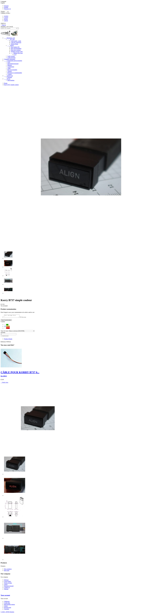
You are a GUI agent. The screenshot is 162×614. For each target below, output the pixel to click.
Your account (5, 595)
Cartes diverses (11, 57)
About (5, 584)
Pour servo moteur (16, 50)
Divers (7, 79)
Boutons (9, 77)
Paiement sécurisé (9, 586)
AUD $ (6, 16)
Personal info (7, 607)
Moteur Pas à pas (17, 53)
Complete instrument (9, 59)
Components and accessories (13, 60)
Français (6, 5)
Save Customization (6, 320)
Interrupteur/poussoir (12, 63)
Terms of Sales (8, 583)
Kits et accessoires (12, 69)
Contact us (7, 587)
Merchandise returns (9, 604)
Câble (9, 68)
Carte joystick (11, 56)
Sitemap (6, 589)
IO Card (11, 39)
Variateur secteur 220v (17, 51)
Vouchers (6, 609)
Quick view (4, 382)
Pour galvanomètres (16, 48)
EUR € (6, 19)
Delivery (6, 580)
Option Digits (14, 44)
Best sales (6, 570)
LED (8, 62)
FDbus (10, 45)
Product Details (8, 339)
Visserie (9, 71)
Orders (6, 606)
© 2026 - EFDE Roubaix (7, 612)
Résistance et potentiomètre (14, 72)
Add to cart (4, 336)
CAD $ (6, 17)
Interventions (10, 80)
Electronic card (9, 38)
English (6, 7)
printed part (8, 75)
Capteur (9, 74)
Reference (3, 341)
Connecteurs (10, 66)
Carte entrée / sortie (16, 41)
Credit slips (7, 603)
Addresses (7, 601)
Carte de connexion (16, 42)
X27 (15, 54)
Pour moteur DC (15, 47)
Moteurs (9, 65)
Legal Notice (7, 581)
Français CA (7, 9)
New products (8, 569)
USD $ (6, 20)
